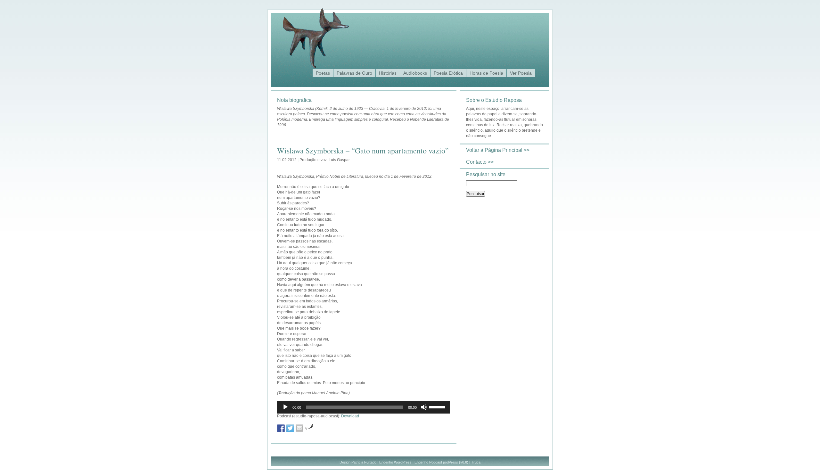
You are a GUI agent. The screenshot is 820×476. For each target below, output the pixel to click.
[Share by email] (299, 428)
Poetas (323, 73)
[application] (363, 407)
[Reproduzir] (285, 407)
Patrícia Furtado (363, 462)
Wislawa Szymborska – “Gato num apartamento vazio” (363, 150)
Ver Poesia (521, 73)
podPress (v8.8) (455, 462)
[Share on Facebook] (281, 428)
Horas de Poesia (486, 73)
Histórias (388, 73)
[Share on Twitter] (290, 428)
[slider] (438, 406)
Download (350, 416)
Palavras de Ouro (354, 73)
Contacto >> (480, 162)
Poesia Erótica (448, 73)
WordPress (403, 462)
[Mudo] (424, 407)
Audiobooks (415, 73)
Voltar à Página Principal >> (497, 150)
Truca (475, 462)
